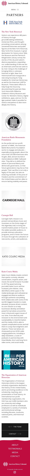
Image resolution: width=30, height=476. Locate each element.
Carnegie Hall (7, 215)
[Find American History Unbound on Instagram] (15, 472)
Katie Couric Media (10, 271)
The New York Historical (12, 31)
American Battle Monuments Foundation (13, 138)
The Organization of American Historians (14, 376)
